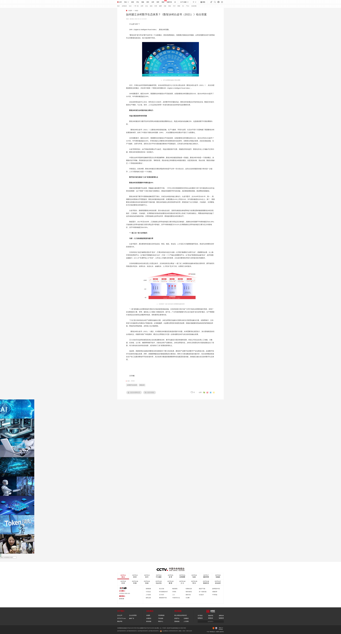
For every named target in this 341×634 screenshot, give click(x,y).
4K (175, 2)
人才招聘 (186, 621)
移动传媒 (148, 621)
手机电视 (160, 618)
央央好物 (193, 6)
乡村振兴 (124, 6)
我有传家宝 (189, 591)
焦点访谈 (161, 588)
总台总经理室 (133, 615)
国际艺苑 (188, 594)
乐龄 (165, 6)
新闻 (132, 2)
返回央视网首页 (135, 392)
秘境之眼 (148, 597)
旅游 (151, 6)
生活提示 (201, 594)
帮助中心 (160, 621)
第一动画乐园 (202, 591)
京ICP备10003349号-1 (153, 631)
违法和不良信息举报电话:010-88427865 (176, 628)
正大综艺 (161, 594)
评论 (137, 2)
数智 (179, 6)
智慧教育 (221, 618)
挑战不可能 (202, 588)
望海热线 (176, 621)
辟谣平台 (176, 618)
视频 (142, 2)
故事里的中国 (216, 588)
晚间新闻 (174, 588)
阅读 (169, 6)
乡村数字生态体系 (132, 385)
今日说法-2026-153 (124, 593)
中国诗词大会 (176, 597)
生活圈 (187, 597)
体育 (153, 2)
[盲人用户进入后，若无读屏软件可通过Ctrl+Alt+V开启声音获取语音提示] (211, 2)
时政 (125, 2)
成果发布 (221, 615)
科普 (156, 6)
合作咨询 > (211, 621)
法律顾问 (186, 618)
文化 (146, 6)
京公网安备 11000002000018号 (170, 631)
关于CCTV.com (121, 618)
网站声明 (119, 621)
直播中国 (169, 2)
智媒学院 (210, 615)
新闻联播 (148, 588)
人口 (173, 594)
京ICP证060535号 (121, 631)
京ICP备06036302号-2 (131, 631)
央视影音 (148, 618)
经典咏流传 (189, 588)
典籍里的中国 (163, 597)
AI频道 (136, 10)
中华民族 (214, 594)
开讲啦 (174, 591)
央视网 (130, 10)
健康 (160, 6)
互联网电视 (161, 615)
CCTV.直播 (183, 2)
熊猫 (163, 2)
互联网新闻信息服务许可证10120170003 (127, 628)
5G (183, 6)
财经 (148, 2)
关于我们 (200, 615)
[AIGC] (203, 2)
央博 (142, 6)
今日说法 (148, 591)
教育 (158, 2)
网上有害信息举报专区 (180, 615)
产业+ (187, 6)
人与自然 (148, 594)
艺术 (174, 6)
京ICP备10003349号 (143, 631)
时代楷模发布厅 (163, 591)
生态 (130, 6)
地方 (118, 6)
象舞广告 (131, 618)
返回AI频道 (150, 392)
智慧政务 (210, 618)
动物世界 (214, 591)
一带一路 (136, 6)
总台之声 (119, 615)
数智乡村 (142, 385)
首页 (120, 2)
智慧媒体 (200, 618)
